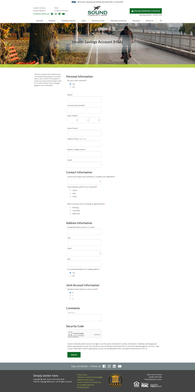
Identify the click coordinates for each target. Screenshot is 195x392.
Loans (83, 20)
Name (69, 95)
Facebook (52, 14)
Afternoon (76, 214)
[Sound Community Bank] (97, 10)
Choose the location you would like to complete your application (90, 177)
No (73, 87)
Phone (74, 190)
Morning (75, 207)
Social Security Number (75, 105)
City (68, 238)
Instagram (56, 14)
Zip (68, 259)
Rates (56, 8)
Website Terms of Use (85, 380)
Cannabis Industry (68, 20)
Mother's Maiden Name (76, 149)
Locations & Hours (39, 8)
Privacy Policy (82, 375)
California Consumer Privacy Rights (90, 377)
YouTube (63, 14)
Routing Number (83, 387)
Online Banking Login (145, 11)
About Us (149, 20)
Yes (73, 84)
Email (69, 160)
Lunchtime (76, 210)
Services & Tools (98, 20)
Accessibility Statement (85, 385)
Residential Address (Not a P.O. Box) (80, 227)
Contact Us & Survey (61, 11)
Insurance (136, 20)
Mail (73, 193)
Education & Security (118, 20)
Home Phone (72, 128)
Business (52, 20)
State (69, 248)
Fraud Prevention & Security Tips (89, 382)
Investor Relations (39, 11)
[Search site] (161, 20)
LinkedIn (59, 14)
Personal (39, 20)
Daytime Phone (73, 139)
